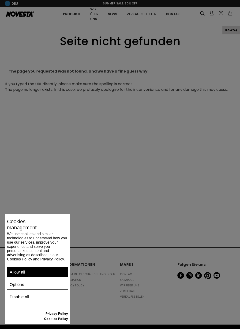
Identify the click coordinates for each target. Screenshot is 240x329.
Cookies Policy (56, 319)
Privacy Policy (56, 313)
